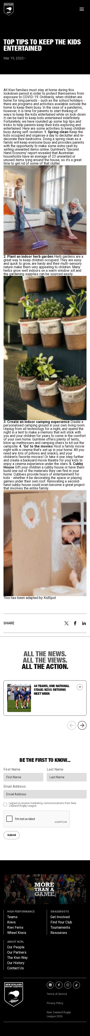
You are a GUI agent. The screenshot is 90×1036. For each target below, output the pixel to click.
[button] (82, 725)
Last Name (55, 769)
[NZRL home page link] (8, 9)
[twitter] (66, 623)
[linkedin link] (50, 985)
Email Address (14, 786)
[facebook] (75, 623)
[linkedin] (84, 623)
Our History (15, 963)
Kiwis (11, 922)
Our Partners (16, 952)
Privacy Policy (55, 1003)
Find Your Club (61, 922)
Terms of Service (57, 994)
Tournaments (60, 927)
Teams (12, 917)
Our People (15, 947)
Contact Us (15, 968)
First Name (11, 769)
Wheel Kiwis (16, 933)
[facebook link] (58, 985)
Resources (58, 933)
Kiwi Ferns (15, 927)
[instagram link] (67, 985)
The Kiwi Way (17, 957)
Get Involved (60, 917)
